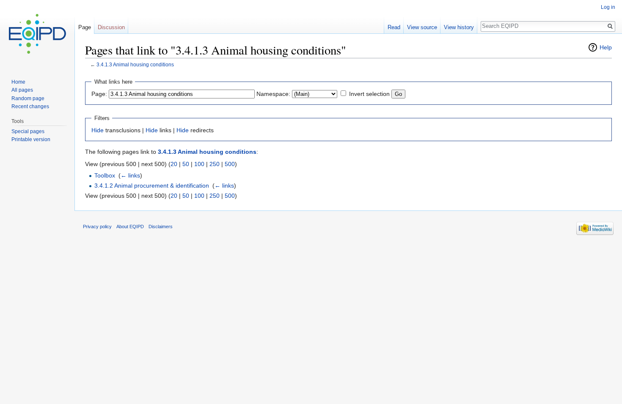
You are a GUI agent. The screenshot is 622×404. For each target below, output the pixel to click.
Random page (27, 98)
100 (199, 164)
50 (185, 164)
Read (394, 27)
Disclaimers (161, 226)
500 (230, 164)
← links (130, 175)
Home (18, 82)
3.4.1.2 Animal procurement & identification (151, 185)
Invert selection (369, 93)
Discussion (111, 27)
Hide (97, 130)
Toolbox (104, 175)
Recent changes (30, 106)
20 (174, 164)
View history (459, 27)
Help (606, 47)
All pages (22, 90)
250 (214, 164)
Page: (99, 93)
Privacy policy (97, 226)
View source (422, 27)
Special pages (27, 131)
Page (84, 27)
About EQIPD (130, 226)
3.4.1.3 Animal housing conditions (135, 64)
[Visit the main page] (37, 34)
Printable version (30, 139)
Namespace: (273, 93)
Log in (608, 7)
